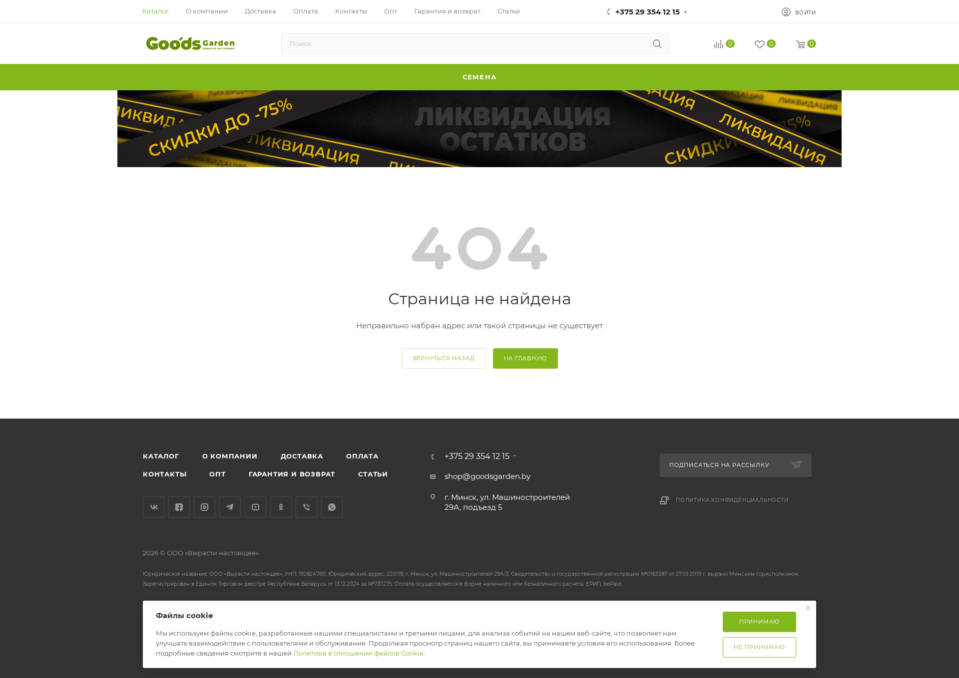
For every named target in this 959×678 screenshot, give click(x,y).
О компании (230, 456)
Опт (217, 474)
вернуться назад (444, 358)
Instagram (204, 507)
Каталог (161, 456)
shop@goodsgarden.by (487, 476)
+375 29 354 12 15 (647, 11)
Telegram (230, 507)
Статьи (373, 474)
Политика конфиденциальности (732, 500)
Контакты (164, 474)
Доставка (302, 456)
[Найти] (657, 43)
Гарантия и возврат (292, 474)
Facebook (179, 507)
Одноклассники (281, 507)
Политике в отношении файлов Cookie (358, 653)
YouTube (255, 507)
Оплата (362, 456)
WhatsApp (332, 507)
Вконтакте (153, 507)
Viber (306, 507)
